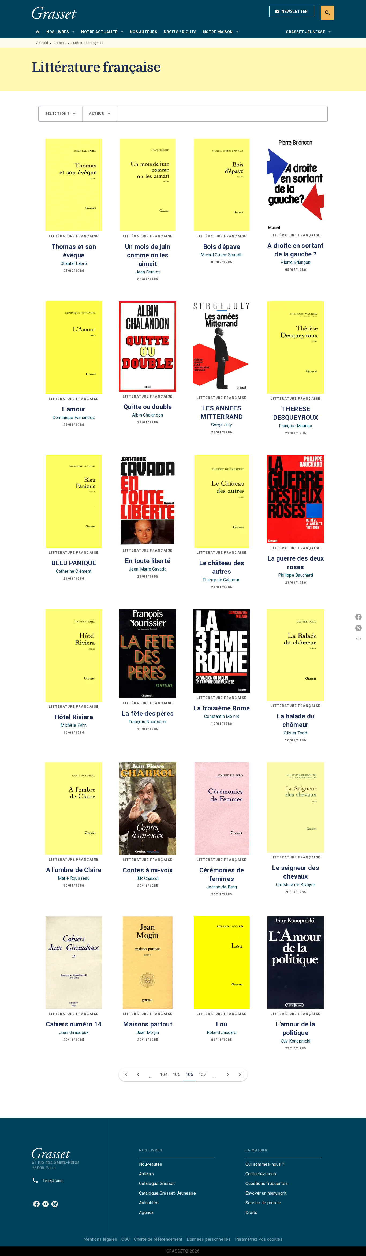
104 (163, 1074)
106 (189, 1074)
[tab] (37, 31)
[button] (291, 11)
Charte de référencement (158, 1239)
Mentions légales (100, 1239)
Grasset (60, 43)
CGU (125, 1239)
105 (176, 1074)
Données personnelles (209, 1239)
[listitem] (36, 1204)
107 (202, 1074)
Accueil (42, 43)
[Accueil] (54, 12)
